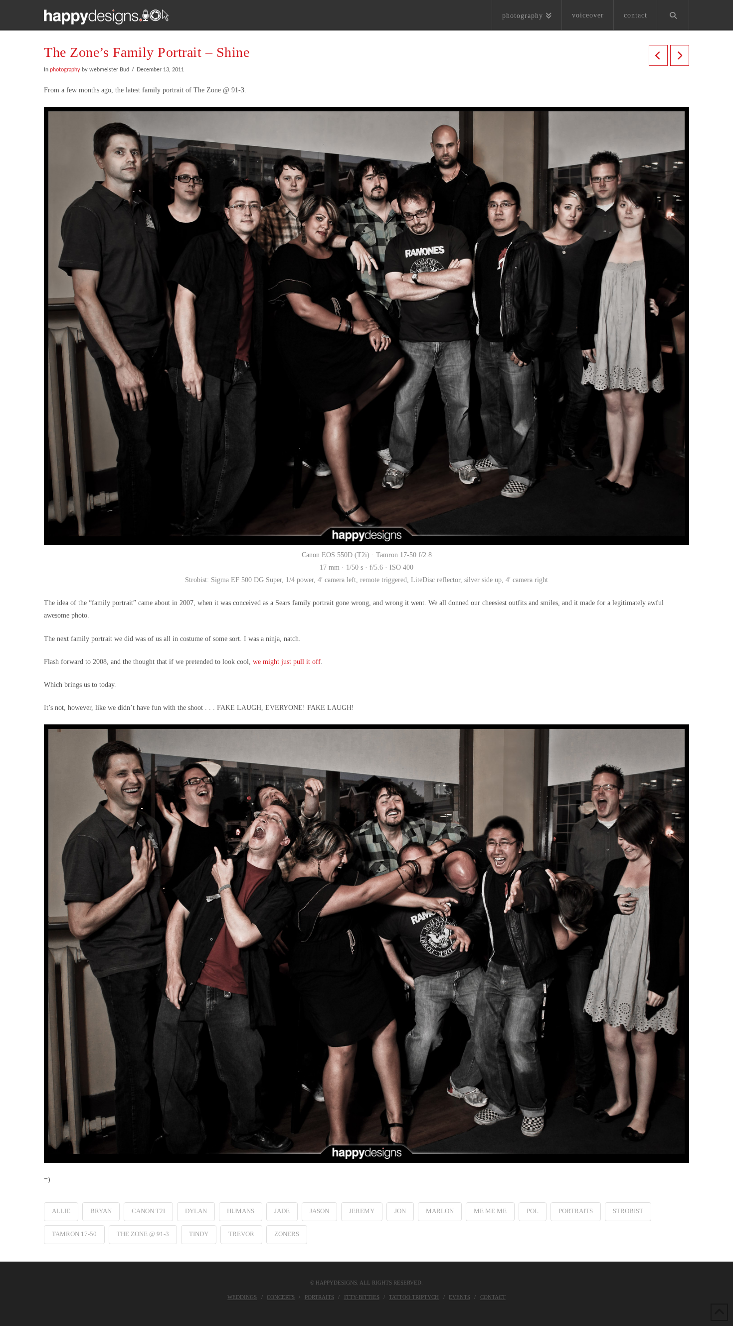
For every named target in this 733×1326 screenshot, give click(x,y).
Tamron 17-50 (74, 1234)
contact (493, 1297)
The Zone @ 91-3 (143, 1234)
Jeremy (361, 1211)
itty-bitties (361, 1297)
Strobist (628, 1211)
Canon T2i (148, 1211)
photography (65, 69)
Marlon (440, 1211)
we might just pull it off (287, 661)
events (459, 1297)
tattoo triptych (414, 1297)
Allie (61, 1211)
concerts (281, 1297)
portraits (575, 1211)
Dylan (196, 1211)
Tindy (198, 1234)
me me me (490, 1211)
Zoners (286, 1234)
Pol (533, 1211)
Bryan (101, 1211)
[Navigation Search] (673, 15)
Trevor (241, 1234)
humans (240, 1211)
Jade (282, 1211)
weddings (242, 1297)
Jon (400, 1211)
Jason (319, 1211)
